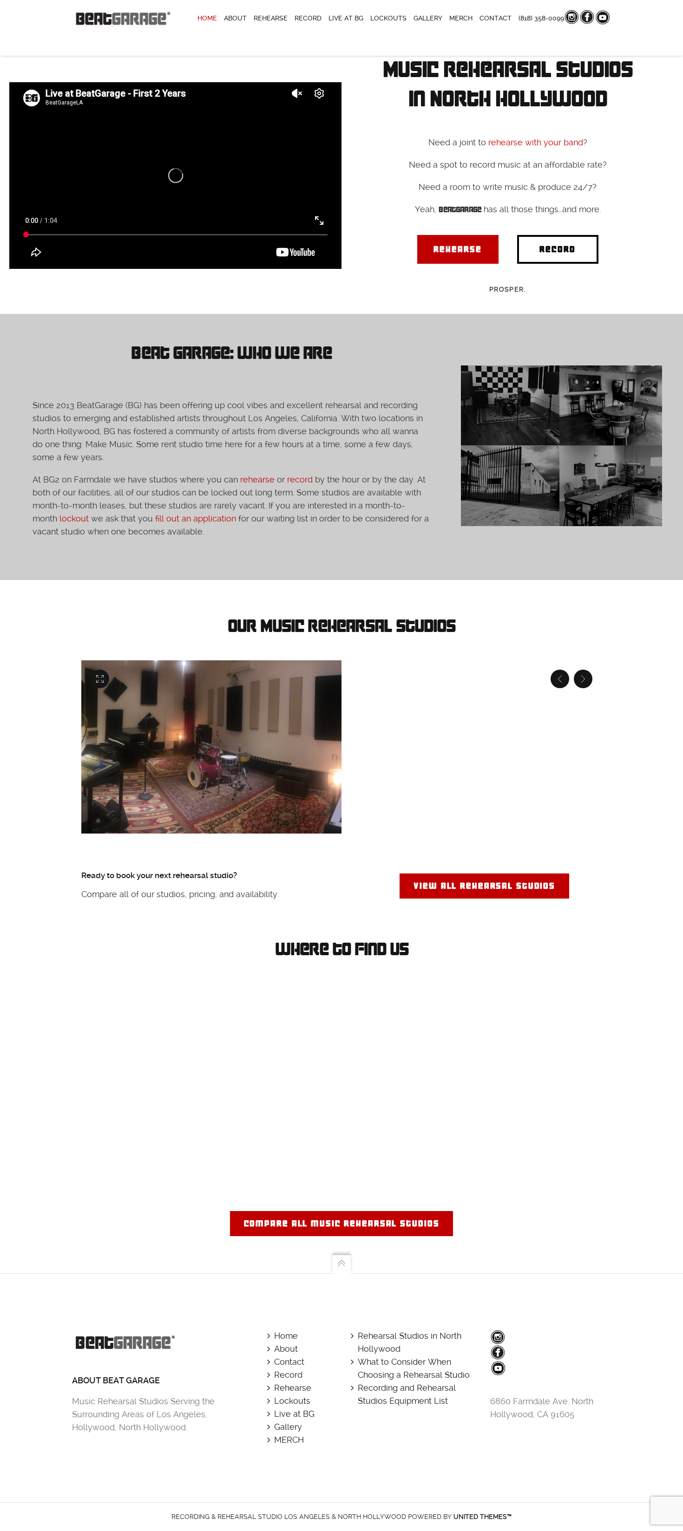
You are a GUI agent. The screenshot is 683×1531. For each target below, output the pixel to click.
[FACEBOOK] (587, 17)
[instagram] (498, 1337)
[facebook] (498, 1352)
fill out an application (195, 518)
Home (286, 1336)
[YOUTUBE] (603, 18)
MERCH (289, 1440)
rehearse (257, 479)
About (286, 1349)
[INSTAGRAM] (571, 17)
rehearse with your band (535, 142)
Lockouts (292, 1401)
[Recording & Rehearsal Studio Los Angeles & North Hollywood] (122, 18)
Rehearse (292, 1388)
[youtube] (498, 1368)
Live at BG (294, 1414)
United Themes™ (482, 1516)
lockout (74, 518)
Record (288, 1375)
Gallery (288, 1427)
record (300, 479)
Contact (289, 1362)
